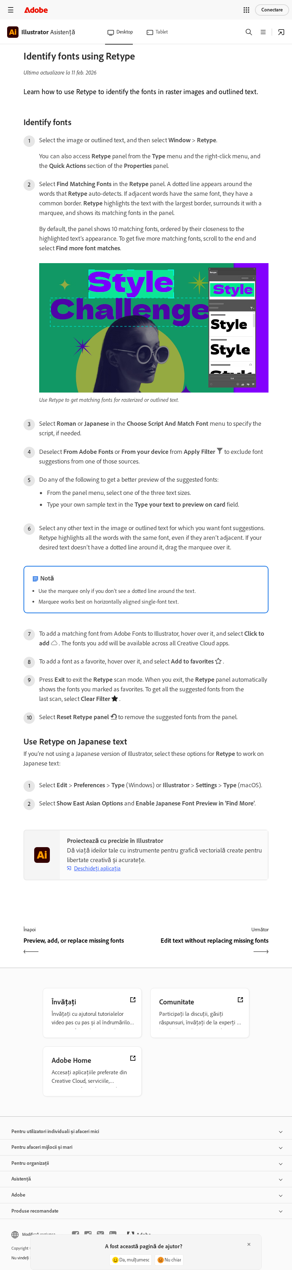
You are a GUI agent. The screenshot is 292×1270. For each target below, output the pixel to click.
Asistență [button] (21, 1179)
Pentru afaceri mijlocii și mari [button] (41, 1147)
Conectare (272, 10)
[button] (246, 10)
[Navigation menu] (10, 10)
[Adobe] (36, 10)
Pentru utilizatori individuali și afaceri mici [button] (55, 1131)
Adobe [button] (18, 1195)
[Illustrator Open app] (281, 32)
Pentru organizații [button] (30, 1163)
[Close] (249, 1244)
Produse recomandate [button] (34, 1211)
